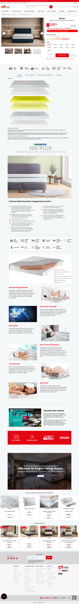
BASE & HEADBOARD (29, 11)
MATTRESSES (5, 11)
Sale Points (27, 574)
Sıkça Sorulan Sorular (29, 568)
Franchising (16, 576)
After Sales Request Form (29, 587)
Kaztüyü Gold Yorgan (69, 508)
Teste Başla (40, 476)
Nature (49, 538)
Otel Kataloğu (16, 581)
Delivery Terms (27, 576)
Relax (29, 538)
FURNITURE (61, 11)
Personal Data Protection (40, 568)
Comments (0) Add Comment (73, 26)
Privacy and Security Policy (41, 574)
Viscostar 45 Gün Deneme (30, 591)
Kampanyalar (27, 570)
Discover (20, 2)
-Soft (39, 602)
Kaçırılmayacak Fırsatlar (4, 596)
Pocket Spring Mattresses (52, 576)
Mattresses (49, 570)
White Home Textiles (51, 583)
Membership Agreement (40, 581)
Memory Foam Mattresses (52, 572)
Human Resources (17, 572)
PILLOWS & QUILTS (16, 11)
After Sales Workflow (29, 589)
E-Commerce (43, 602)
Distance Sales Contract (40, 583)
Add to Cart (62, 55)
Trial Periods (27, 585)
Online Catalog (3, 2)
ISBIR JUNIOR (41, 11)
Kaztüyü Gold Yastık (29, 508)
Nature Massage (69, 538)
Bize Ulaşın (25, 2)
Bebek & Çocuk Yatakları (51, 578)
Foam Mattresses (50, 574)
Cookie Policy (38, 570)
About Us (15, 568)
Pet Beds (48, 581)
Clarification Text (39, 572)
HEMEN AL (10, 517)
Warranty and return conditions (40, 578)
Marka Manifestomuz (18, 574)
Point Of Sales (9, 2)
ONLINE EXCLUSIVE (72, 11)
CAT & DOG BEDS (51, 11)
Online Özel (49, 568)
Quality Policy (16, 578)
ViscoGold (9, 508)
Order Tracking (15, 2)
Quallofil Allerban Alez (49, 508)
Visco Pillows (49, 587)
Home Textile (49, 585)
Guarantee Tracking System (28, 582)
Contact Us (27, 572)
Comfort (9, 538)
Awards (15, 570)
